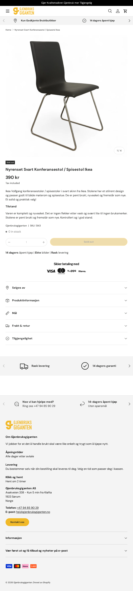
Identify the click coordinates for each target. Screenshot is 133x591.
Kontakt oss (17, 522)
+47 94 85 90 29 (28, 508)
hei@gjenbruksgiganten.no (33, 512)
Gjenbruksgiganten (16, 225)
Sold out (89, 241)
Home (8, 30)
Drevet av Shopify (41, 582)
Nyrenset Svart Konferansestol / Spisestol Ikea (37, 30)
